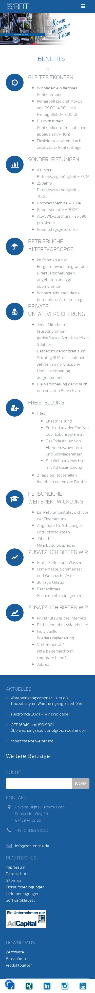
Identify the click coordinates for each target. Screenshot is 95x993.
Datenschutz (17, 874)
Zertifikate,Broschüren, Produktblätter (19, 958)
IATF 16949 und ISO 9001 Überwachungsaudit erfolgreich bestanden (48, 727)
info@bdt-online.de (32, 846)
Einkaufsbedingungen (25, 887)
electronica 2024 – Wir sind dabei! (40, 714)
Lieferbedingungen (23, 893)
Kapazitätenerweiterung (31, 741)
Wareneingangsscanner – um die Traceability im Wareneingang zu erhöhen (47, 700)
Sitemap (13, 880)
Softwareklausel (20, 900)
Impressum (15, 867)
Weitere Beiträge (28, 755)
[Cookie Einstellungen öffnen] (9, 986)
